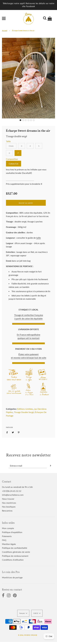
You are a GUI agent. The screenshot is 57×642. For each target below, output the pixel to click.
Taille (8, 141)
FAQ (4, 540)
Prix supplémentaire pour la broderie (23, 184)
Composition (12, 159)
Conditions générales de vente (16, 552)
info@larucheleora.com (12, 495)
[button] (20, 120)
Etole (11, 146)
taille (38, 237)
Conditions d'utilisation (13, 559)
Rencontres (7, 510)
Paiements (7, 536)
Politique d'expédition (12, 532)
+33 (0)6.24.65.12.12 (11, 491)
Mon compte (8, 528)
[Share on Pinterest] (18, 432)
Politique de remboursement (15, 556)
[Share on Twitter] (13, 432)
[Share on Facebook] (8, 432)
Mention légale (9, 544)
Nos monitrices (9, 502)
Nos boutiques (9, 506)
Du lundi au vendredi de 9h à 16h (17, 487)
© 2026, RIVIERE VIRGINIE (27, 635)
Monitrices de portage (12, 577)
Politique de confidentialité (14, 548)
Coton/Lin (13, 163)
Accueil (4, 31)
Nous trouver (8, 499)
